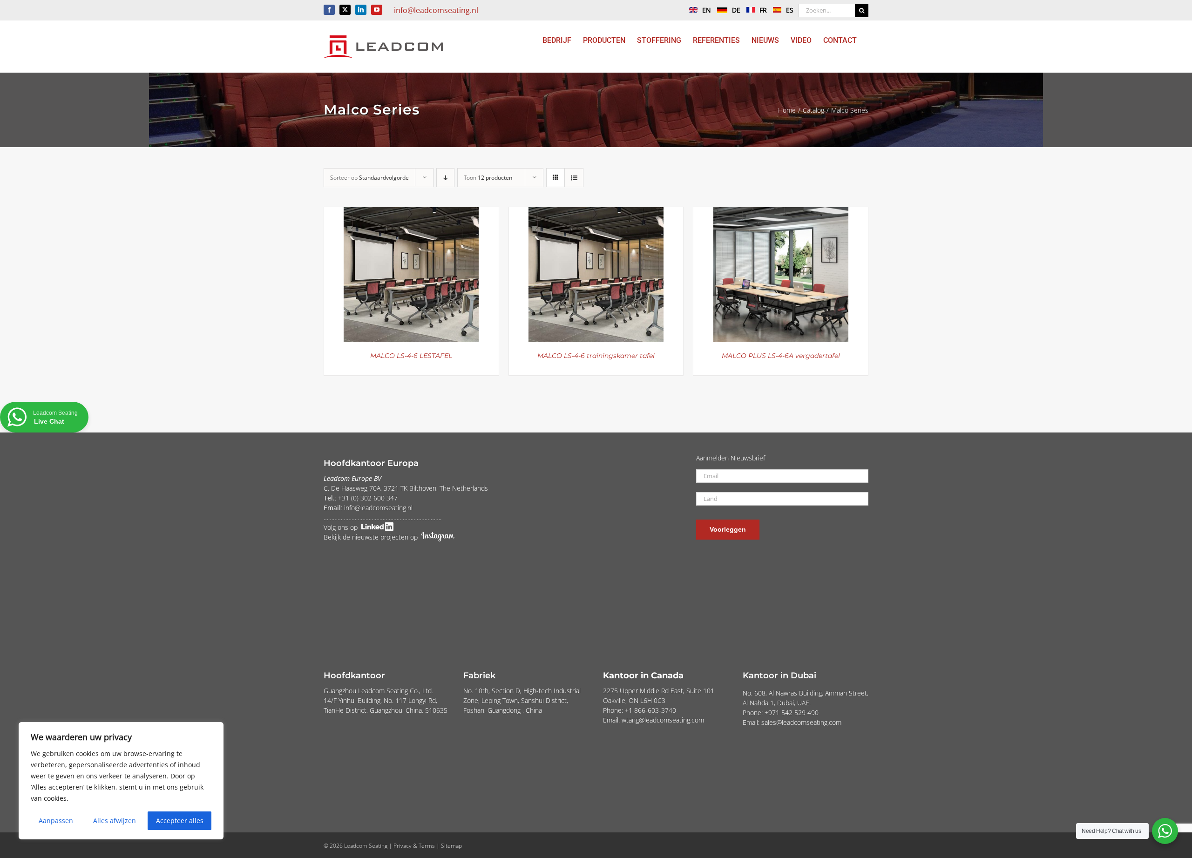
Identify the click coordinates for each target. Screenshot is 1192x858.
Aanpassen (56, 820)
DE (736, 10)
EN (706, 10)
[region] (121, 780)
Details (411, 276)
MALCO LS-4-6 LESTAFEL (411, 355)
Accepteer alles (179, 820)
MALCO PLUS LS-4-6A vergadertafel (781, 355)
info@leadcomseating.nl (436, 10)
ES (789, 10)
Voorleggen (728, 529)
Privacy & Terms (414, 846)
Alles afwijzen (114, 820)
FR (763, 10)
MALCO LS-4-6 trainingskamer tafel (596, 355)
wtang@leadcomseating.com (663, 720)
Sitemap (451, 846)
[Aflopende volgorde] (445, 177)
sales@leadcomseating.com (801, 722)
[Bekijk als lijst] (574, 178)
